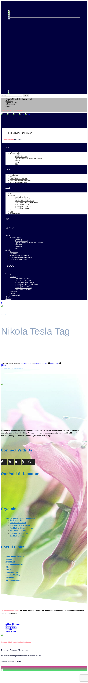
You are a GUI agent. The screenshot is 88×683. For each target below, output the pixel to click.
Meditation (9, 101)
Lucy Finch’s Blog (13, 575)
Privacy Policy (11, 628)
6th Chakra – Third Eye (19, 533)
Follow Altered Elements (15, 564)
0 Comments (54, 363)
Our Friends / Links (13, 580)
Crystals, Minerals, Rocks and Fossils (19, 99)
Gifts (7, 567)
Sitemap (9, 629)
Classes (8, 106)
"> (2, 668)
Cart (8, 139)
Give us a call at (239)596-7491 (12, 110)
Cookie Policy (11, 626)
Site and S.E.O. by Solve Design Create (16, 642)
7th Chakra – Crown (17, 536)
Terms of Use (11, 631)
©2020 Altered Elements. (10, 610)
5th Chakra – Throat (18, 531)
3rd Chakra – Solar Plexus (20, 525)
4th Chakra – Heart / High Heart (22, 528)
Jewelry (8, 570)
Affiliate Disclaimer (13, 624)
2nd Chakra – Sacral (18, 523)
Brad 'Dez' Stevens (41, 363)
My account (10, 562)
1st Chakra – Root (17, 520)
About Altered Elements (15, 556)
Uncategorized (26, 363)
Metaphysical (10, 104)
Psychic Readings (12, 103)
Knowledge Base (12, 572)
